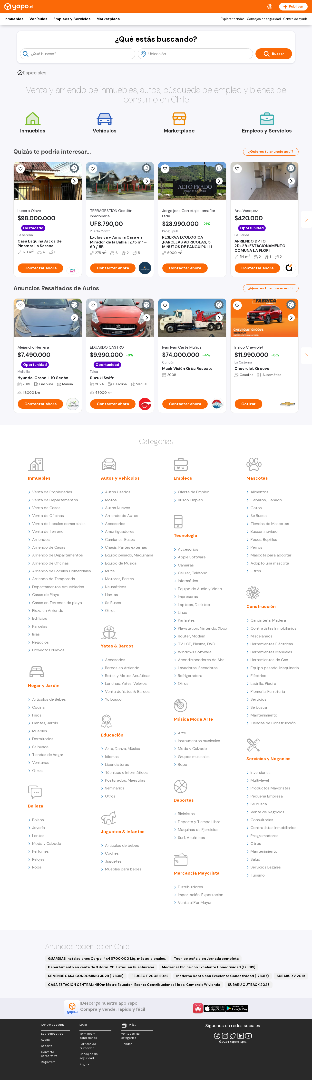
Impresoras (188, 596)
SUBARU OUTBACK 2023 (249, 984)
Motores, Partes (119, 578)
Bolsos (38, 819)
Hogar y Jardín (43, 685)
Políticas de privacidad (87, 1046)
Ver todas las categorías (130, 1036)
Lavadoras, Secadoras (198, 667)
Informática (188, 580)
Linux (182, 612)
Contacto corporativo (49, 1054)
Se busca (40, 746)
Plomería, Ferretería (268, 691)
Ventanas (40, 762)
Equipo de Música (120, 563)
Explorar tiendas (232, 19)
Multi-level (260, 780)
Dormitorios (42, 738)
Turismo (258, 875)
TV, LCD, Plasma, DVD (196, 643)
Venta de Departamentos (55, 500)
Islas (36, 634)
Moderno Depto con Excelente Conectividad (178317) (222, 976)
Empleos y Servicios (71, 19)
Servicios (258, 699)
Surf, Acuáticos (191, 837)
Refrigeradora (190, 675)
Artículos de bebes (122, 845)
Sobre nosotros (52, 1034)
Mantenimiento (264, 715)
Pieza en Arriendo (47, 610)
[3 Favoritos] (20, 168)
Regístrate (48, 1062)
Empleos (183, 478)
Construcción (261, 606)
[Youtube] (248, 1036)
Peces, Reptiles (264, 539)
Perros (256, 547)
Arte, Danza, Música (122, 748)
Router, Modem (191, 636)
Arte (182, 733)
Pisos (36, 715)
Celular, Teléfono (192, 572)
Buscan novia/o (264, 531)
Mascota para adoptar (271, 555)
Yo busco (113, 699)
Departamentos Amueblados (58, 586)
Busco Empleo (190, 500)
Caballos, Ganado (266, 500)
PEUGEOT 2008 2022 (149, 976)
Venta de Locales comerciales (59, 523)
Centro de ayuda (295, 19)
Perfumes (40, 851)
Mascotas (257, 478)
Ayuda (45, 1040)
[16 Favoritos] (165, 168)
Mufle (110, 571)
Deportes (184, 800)
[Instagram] (225, 1036)
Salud (255, 859)
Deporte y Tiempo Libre (199, 821)
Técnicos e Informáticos (126, 772)
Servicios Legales (266, 867)
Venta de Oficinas (48, 515)
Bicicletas (186, 813)
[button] (74, 181)
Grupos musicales (194, 756)
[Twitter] (233, 1036)
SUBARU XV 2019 (291, 976)
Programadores (264, 835)
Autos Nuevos (117, 507)
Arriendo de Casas (48, 547)
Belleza (35, 806)
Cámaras (186, 565)
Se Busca (113, 602)
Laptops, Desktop (194, 604)
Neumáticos (115, 586)
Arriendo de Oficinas (50, 563)
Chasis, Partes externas (126, 547)
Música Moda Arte (193, 719)
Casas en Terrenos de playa (57, 602)
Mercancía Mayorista (197, 873)
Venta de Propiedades (52, 492)
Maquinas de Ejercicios (198, 829)
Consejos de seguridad (264, 19)
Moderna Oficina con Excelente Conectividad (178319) (208, 967)
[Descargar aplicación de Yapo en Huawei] (198, 1008)
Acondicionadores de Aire (201, 659)
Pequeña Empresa (267, 796)
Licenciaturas (117, 764)
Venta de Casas (46, 507)
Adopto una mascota (270, 563)
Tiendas (126, 1044)
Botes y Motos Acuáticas (127, 675)
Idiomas (112, 756)
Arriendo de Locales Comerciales (61, 571)
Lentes (38, 835)
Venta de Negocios (267, 812)
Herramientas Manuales (271, 652)
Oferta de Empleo (193, 492)
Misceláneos (262, 636)
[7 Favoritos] (237, 168)
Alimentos (259, 492)
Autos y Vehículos (120, 478)
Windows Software (195, 652)
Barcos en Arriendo (122, 667)
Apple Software (192, 557)
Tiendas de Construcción (273, 723)
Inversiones (261, 772)
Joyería (38, 827)
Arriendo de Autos (121, 515)
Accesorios (115, 523)
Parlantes (186, 620)
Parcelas (39, 626)
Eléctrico (258, 675)
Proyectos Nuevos (48, 650)
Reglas (84, 1064)
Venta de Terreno (48, 531)
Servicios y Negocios (268, 759)
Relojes (38, 859)
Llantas (111, 594)
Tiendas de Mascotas (270, 523)
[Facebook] (217, 1036)
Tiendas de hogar (47, 754)
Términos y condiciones (88, 1036)
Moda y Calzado (46, 843)
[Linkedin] (240, 1036)
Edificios (39, 618)
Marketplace (108, 19)
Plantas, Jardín (45, 723)
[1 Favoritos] (92, 305)
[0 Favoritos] (92, 168)
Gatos (256, 507)
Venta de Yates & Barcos (127, 691)
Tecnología (185, 535)
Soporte (46, 1046)
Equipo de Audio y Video (200, 588)
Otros (37, 770)
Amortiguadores (119, 531)
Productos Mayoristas (270, 788)
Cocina (38, 707)
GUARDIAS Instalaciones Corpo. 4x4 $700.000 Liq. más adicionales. (107, 958)
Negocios (40, 642)
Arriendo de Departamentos (57, 555)
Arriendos (41, 539)
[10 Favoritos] (237, 305)
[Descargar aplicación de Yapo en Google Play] (237, 1008)
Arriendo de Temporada (53, 578)
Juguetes (113, 861)
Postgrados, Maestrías (125, 780)
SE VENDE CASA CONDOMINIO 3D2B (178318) (86, 976)
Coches (112, 853)
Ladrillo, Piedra (263, 683)
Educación (112, 735)
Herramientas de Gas (269, 659)
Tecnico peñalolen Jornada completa (206, 958)
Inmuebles (13, 19)
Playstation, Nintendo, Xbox (202, 628)
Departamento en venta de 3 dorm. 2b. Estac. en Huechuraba (101, 967)
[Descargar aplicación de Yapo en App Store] (215, 1008)
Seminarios (114, 788)
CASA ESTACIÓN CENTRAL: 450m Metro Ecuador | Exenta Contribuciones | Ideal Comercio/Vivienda (134, 984)
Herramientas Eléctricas (272, 643)
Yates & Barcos (117, 646)
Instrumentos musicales (199, 740)
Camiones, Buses (120, 539)
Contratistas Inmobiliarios (273, 628)
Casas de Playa (45, 594)
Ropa (36, 867)
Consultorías (262, 819)
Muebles (39, 731)
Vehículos (38, 19)
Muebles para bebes (123, 869)
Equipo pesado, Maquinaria (129, 555)
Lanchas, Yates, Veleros (126, 683)
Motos (111, 500)
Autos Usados (117, 492)
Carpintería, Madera (268, 620)
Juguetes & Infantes (123, 832)
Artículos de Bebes (49, 699)
